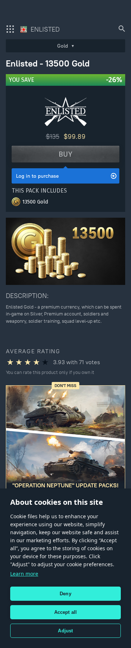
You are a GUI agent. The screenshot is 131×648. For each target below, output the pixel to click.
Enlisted (44, 29)
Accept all (65, 612)
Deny (65, 593)
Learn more (24, 573)
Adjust (65, 630)
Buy (65, 154)
